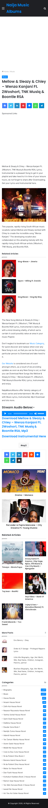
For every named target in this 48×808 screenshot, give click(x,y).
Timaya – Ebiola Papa (12, 567)
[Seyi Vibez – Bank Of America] (35, 583)
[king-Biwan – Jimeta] (9, 268)
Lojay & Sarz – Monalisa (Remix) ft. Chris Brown (34, 607)
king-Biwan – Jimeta (27, 261)
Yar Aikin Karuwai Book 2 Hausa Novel (19, 785)
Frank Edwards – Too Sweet (11, 623)
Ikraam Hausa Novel (11, 702)
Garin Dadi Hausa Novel (13, 719)
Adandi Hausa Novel (11, 735)
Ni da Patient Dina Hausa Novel (16, 764)
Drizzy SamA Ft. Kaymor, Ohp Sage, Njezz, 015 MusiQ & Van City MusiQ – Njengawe (34, 563)
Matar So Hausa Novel (12, 768)
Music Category (37, 343)
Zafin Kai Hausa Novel (12, 706)
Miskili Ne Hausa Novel (12, 748)
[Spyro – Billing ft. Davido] (9, 286)
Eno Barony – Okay (21, 640)
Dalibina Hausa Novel (12, 723)
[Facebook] (6, 454)
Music (12, 71)
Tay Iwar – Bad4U (10, 591)
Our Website (7, 363)
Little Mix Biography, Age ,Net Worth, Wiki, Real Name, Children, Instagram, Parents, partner (28, 660)
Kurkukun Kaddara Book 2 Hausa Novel (19, 777)
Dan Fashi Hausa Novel (13, 773)
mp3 (24, 445)
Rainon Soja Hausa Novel (13, 781)
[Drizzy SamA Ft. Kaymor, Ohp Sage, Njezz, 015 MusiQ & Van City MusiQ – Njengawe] (35, 548)
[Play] (5, 413)
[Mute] (35, 413)
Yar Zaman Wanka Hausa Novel (16, 739)
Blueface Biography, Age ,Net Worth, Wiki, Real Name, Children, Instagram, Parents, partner (28, 671)
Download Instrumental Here (24, 436)
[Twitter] (12, 454)
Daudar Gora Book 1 (11, 727)
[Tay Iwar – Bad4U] (12, 581)
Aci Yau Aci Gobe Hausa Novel (16, 793)
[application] (24, 413)
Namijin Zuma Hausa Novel (14, 731)
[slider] (41, 413)
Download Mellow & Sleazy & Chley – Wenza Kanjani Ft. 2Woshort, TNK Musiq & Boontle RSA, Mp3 (23, 424)
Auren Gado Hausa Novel (13, 744)
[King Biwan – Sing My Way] (9, 304)
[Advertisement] (24, 43)
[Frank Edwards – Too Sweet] (12, 611)
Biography (7, 690)
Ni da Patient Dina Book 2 (13, 756)
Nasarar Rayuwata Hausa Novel (16, 710)
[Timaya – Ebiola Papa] (12, 553)
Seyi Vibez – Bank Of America (34, 597)
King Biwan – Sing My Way (30, 297)
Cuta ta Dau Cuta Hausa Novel (16, 752)
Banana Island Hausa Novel (14, 760)
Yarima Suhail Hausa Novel (14, 715)
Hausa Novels (9, 698)
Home (6, 71)
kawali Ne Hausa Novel (12, 789)
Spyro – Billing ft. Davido (29, 281)
